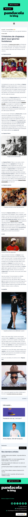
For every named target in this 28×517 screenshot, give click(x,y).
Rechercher (4, 445)
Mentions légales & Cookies (7, 498)
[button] (14, 23)
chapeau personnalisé (14, 44)
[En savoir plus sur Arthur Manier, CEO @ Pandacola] (14, 429)
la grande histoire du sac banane (14, 394)
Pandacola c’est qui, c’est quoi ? (12, 418)
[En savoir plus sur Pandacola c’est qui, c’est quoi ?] (14, 412)
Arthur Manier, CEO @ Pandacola (12, 438)
